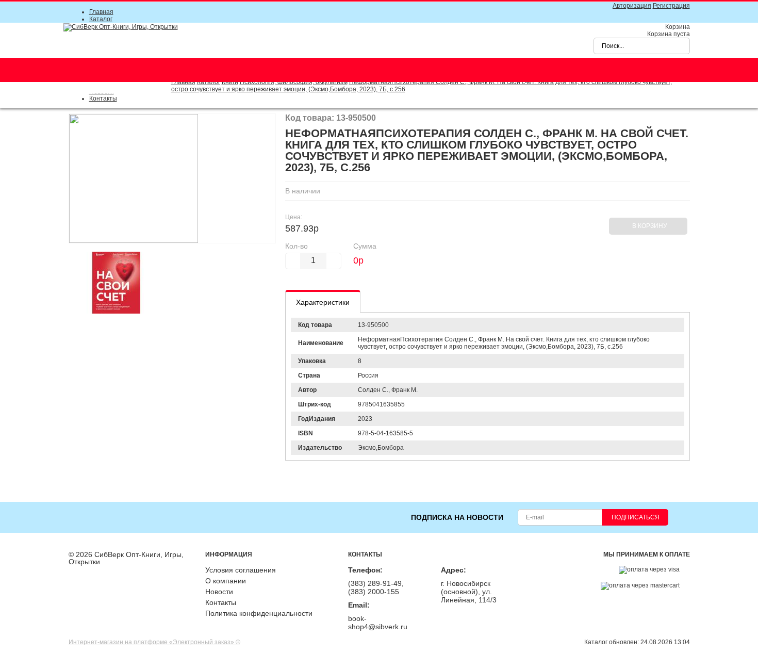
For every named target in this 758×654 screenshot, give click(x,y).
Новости (219, 591)
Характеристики (323, 302)
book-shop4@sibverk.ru (377, 622)
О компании (225, 581)
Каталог (100, 19)
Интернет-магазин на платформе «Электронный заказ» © (154, 642)
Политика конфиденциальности (258, 613)
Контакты (103, 98)
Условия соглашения (240, 570)
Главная (101, 11)
